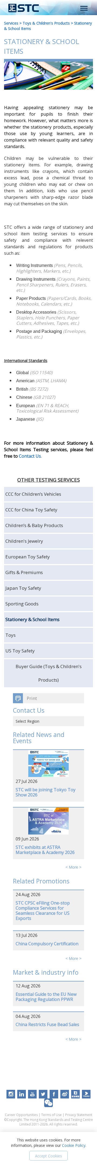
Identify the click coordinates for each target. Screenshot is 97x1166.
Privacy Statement (78, 1115)
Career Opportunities (21, 1115)
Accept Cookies (48, 1155)
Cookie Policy (73, 1145)
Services (11, 23)
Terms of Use (51, 1115)
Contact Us (30, 456)
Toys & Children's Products (46, 23)
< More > (73, 867)
